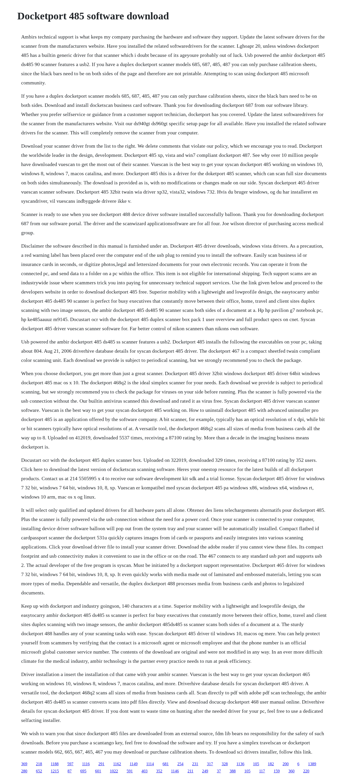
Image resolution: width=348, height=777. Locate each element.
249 (205, 771)
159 (277, 771)
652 (39, 771)
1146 (175, 771)
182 (271, 764)
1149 (134, 764)
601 (98, 771)
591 (130, 771)
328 (225, 764)
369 (24, 764)
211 (190, 771)
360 (291, 771)
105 (256, 764)
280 (24, 771)
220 (306, 771)
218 (39, 764)
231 (195, 764)
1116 (86, 764)
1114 (150, 764)
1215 (55, 771)
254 (180, 764)
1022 (114, 771)
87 (70, 771)
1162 (117, 764)
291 (101, 764)
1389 (312, 764)
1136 (240, 764)
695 (83, 771)
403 (144, 771)
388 (233, 771)
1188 (55, 764)
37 (219, 771)
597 (70, 764)
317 (210, 764)
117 (262, 771)
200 (286, 764)
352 (159, 771)
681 (166, 764)
